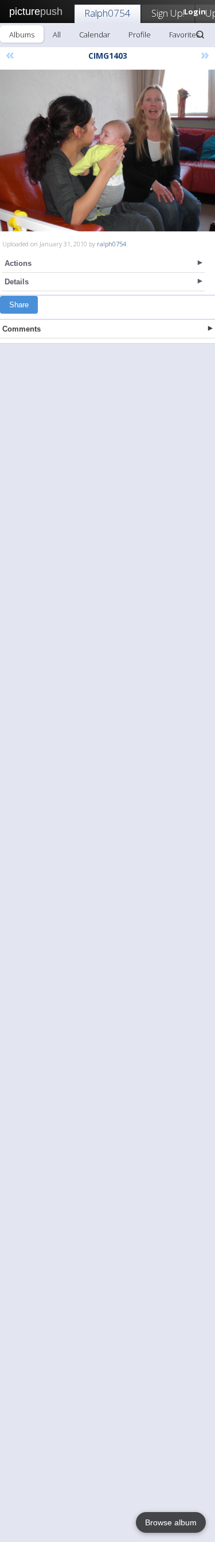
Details (17, 281)
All (57, 34)
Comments (21, 329)
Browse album (171, 1522)
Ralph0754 (107, 13)
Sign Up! (168, 13)
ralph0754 (111, 243)
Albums (21, 34)
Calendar (94, 34)
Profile (139, 34)
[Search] (200, 34)
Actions (18, 263)
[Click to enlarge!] (107, 150)
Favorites (184, 34)
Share (19, 304)
